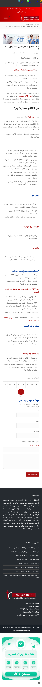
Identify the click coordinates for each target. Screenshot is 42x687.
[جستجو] (9, 17)
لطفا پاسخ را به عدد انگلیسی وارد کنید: (30, 442)
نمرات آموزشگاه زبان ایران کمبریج (16, 9)
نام (38, 411)
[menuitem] (35, 1)
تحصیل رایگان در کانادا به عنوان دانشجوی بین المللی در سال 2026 (21, 576)
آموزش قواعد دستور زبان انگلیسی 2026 (27, 571)
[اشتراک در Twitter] (32, 385)
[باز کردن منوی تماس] (41, 5)
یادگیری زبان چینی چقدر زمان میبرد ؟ (28, 563)
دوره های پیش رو (21, 12)
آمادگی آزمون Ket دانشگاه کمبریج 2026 (27, 555)
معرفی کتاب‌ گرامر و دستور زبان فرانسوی (27, 559)
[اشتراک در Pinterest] (23, 385)
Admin (15, 53)
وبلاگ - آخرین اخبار (32, 24)
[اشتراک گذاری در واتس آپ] (27, 385)
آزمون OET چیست (26, 96)
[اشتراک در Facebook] (36, 385)
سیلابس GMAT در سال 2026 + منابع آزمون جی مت (24, 548)
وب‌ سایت (36, 432)
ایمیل (37, 421)
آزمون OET (31, 117)
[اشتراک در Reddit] (10, 385)
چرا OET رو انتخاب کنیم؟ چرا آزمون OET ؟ (21, 48)
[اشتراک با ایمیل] (5, 385)
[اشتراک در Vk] (14, 385)
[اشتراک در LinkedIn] (19, 385)
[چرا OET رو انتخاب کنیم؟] (21, 39)
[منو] (5, 17)
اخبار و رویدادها (32, 9)
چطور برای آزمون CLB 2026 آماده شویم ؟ (27, 567)
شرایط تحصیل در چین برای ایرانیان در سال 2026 (25, 552)
